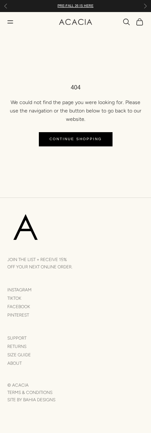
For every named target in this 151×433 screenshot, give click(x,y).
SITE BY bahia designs (31, 399)
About (14, 363)
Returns (16, 346)
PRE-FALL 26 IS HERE (75, 6)
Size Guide (19, 354)
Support (16, 338)
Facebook (18, 306)
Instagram (19, 289)
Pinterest (18, 315)
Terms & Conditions (29, 392)
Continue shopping (75, 139)
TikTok (14, 298)
